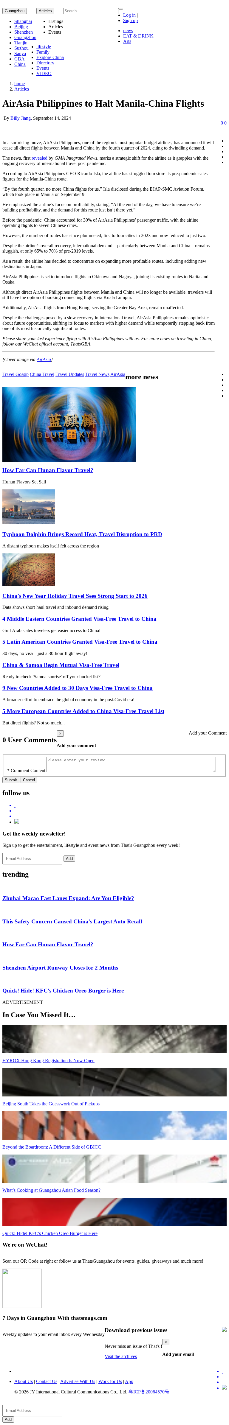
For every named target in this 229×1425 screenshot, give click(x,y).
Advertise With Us (77, 1381)
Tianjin (20, 42)
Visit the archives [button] (121, 1356)
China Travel (42, 374)
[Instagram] (16, 821)
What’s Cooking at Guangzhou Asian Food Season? (51, 1190)
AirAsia (44, 359)
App (129, 1381)
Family (42, 52)
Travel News (97, 374)
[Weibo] (120, 816)
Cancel (29, 780)
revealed (39, 158)
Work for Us (110, 1381)
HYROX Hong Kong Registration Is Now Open (48, 1060)
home (19, 83)
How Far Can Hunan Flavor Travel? (47, 470)
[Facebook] (120, 810)
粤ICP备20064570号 (149, 1391)
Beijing (21, 26)
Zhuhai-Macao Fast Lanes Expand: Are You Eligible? (68, 898)
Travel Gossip (15, 374)
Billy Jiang (20, 118)
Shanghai (23, 21)
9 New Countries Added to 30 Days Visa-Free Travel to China (77, 688)
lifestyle (43, 46)
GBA (19, 58)
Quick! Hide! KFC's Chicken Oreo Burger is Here (63, 990)
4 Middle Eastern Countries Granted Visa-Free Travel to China (79, 619)
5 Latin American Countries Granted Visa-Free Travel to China (79, 642)
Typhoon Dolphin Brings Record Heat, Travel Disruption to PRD (82, 534)
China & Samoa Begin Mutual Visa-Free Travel (60, 665)
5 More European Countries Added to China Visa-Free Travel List (83, 711)
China (20, 64)
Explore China (50, 57)
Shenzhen (23, 32)
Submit (11, 780)
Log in (129, 15)
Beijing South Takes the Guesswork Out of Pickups (51, 1103)
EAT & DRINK (138, 35)
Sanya (20, 53)
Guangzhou (14, 11)
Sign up (130, 20)
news (128, 30)
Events (42, 68)
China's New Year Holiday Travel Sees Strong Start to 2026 (75, 596)
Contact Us (46, 1381)
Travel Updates (69, 374)
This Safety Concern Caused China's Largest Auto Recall (72, 921)
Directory (45, 62)
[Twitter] (120, 805)
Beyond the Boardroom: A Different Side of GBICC (51, 1146)
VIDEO (44, 73)
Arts (127, 41)
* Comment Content (26, 770)
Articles (21, 88)
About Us (23, 1381)
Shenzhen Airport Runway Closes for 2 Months (60, 967)
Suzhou (21, 48)
